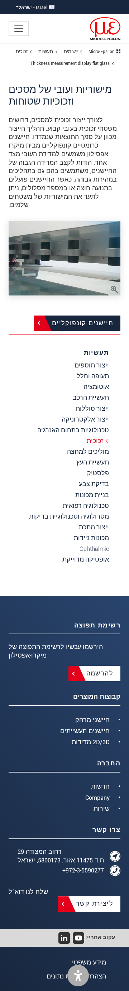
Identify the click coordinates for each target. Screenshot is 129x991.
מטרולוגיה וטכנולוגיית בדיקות (69, 517)
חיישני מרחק (92, 720)
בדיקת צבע (94, 484)
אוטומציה (96, 387)
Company (97, 798)
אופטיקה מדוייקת (85, 559)
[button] (78, 975)
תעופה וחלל (93, 376)
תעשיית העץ (92, 462)
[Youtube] (78, 938)
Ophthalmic (94, 549)
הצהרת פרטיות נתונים (76, 976)
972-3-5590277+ (83, 870)
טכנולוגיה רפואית (86, 506)
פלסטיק (98, 473)
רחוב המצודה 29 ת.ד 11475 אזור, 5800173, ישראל (61, 856)
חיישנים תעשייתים (85, 731)
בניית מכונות (92, 495)
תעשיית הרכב (91, 398)
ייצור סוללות (92, 409)
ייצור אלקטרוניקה (85, 419)
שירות (102, 809)
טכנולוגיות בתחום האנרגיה (73, 430)
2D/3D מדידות (91, 742)
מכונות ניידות (91, 538)
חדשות (100, 786)
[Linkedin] (64, 938)
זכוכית (95, 441)
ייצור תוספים (92, 365)
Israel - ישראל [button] (34, 7)
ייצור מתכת (94, 527)
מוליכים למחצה (88, 452)
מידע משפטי (89, 962)
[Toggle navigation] (19, 28)
